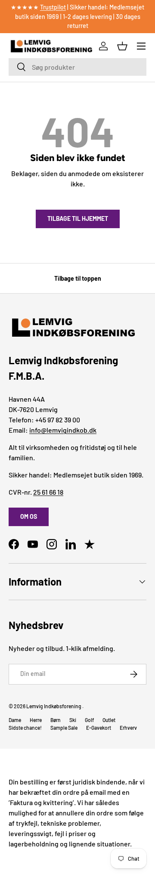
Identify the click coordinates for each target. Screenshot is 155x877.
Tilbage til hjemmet (77, 218)
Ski (72, 720)
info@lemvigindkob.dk (62, 430)
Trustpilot (53, 7)
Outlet (108, 720)
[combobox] (77, 67)
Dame (15, 720)
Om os (28, 516)
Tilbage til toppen (77, 278)
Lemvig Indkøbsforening (53, 706)
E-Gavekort (98, 728)
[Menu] (141, 46)
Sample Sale (64, 728)
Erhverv (128, 728)
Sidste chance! (25, 728)
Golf (89, 720)
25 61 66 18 (48, 492)
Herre (36, 720)
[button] (122, 46)
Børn (55, 720)
